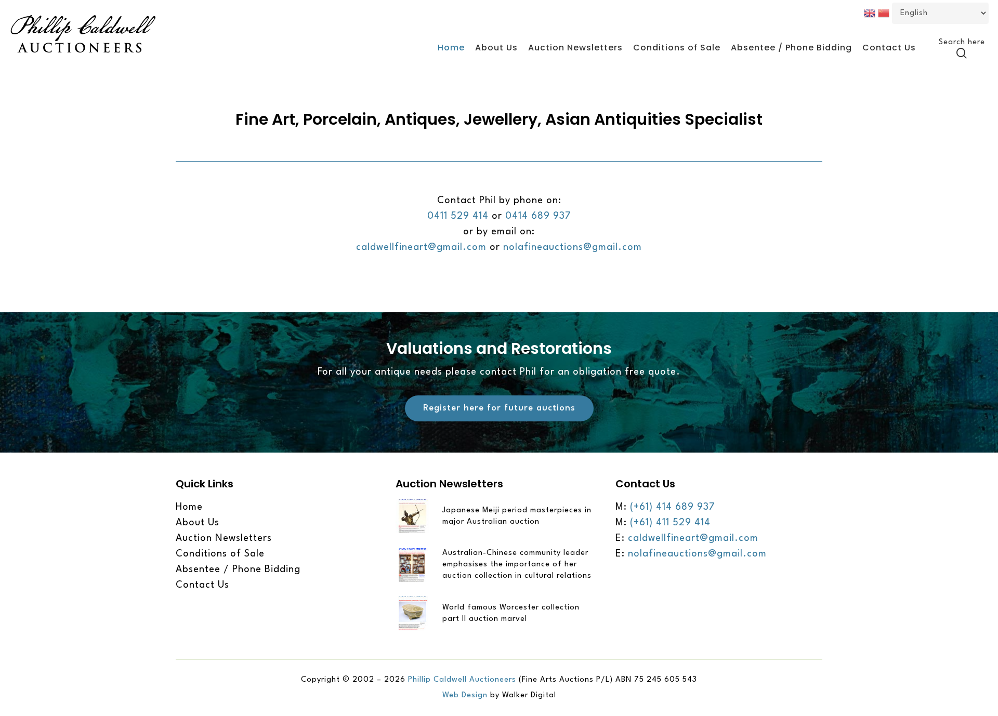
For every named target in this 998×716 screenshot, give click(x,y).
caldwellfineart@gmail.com (421, 247)
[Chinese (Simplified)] (885, 12)
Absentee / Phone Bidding (238, 569)
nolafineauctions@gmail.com (572, 247)
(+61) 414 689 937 (672, 507)
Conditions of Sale (220, 554)
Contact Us (202, 585)
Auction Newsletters (224, 538)
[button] (499, 408)
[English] (871, 12)
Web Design (466, 695)
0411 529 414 (458, 216)
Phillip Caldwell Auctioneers (462, 680)
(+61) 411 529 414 (670, 522)
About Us (197, 522)
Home (189, 507)
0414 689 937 (538, 216)
